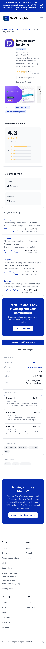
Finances (20, 222)
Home (4, 29)
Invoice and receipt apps (16, 112)
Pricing (28, 558)
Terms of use (31, 607)
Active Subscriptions (10, 558)
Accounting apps (22, 107)
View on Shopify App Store (23, 342)
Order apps (22, 284)
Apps (11, 29)
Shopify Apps (7, 589)
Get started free (23, 328)
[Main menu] (41, 18)
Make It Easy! (36, 362)
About (4, 602)
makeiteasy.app (35, 367)
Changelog (6, 617)
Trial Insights (7, 553)
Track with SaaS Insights (23, 350)
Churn (4, 548)
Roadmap (6, 622)
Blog (4, 607)
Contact (29, 548)
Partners (5, 627)
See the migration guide (23, 515)
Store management (24, 29)
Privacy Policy (31, 602)
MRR (4, 563)
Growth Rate (7, 568)
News (4, 612)
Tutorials (29, 553)
